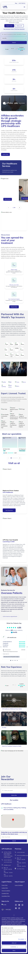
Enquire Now (14, 307)
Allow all (14, 943)
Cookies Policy (5, 888)
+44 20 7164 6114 (8, 860)
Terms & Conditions (6, 890)
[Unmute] (7, 695)
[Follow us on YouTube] (16, 908)
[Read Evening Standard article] (4, 386)
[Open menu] (24, 7)
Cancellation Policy (6, 896)
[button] (13, 820)
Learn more (6, 155)
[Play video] (3, 695)
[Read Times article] (17, 382)
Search (14, 42)
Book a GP (19, 25)
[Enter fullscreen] (10, 695)
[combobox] (15, 34)
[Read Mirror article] (24, 382)
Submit (14, 840)
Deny (14, 950)
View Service (8, 199)
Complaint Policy (5, 893)
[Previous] (8, 207)
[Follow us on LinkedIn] (22, 905)
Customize (13, 946)
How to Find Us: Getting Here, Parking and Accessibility (15, 808)
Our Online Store (20, 868)
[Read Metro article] (17, 386)
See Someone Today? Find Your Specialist (14, 29)
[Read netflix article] (4, 382)
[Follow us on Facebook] (16, 905)
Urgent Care (9, 25)
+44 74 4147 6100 (8, 862)
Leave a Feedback (19, 885)
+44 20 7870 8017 (21, 852)
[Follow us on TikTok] (19, 908)
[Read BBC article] (11, 382)
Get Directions (9, 510)
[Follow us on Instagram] (19, 905)
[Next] (19, 207)
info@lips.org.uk (7, 865)
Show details (21, 939)
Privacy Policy (5, 885)
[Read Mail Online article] (11, 386)
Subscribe (14, 795)
